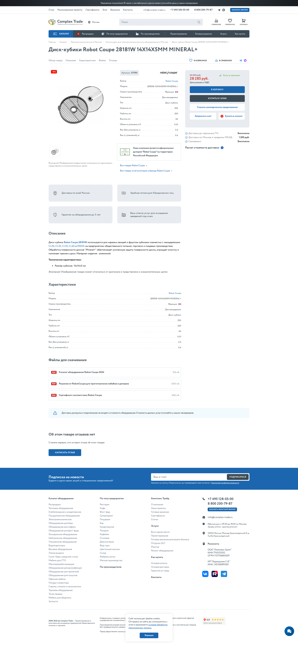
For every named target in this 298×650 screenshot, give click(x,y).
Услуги (223, 33)
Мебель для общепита (60, 598)
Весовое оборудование (60, 549)
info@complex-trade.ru (154, 9)
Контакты (156, 577)
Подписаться (237, 477)
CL (70, 246)
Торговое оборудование (61, 590)
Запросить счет (203, 116)
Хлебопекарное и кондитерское (65, 512)
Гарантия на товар (160, 570)
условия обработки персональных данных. (148, 626)
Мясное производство (111, 560)
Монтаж (155, 547)
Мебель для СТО (57, 560)
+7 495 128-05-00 (179, 10)
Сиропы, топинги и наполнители (65, 586)
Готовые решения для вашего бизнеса (170, 539)
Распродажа (87, 33)
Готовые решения (203, 33)
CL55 (65, 246)
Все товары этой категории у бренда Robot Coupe (145, 171)
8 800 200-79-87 (203, 10)
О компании (157, 504)
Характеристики (87, 60)
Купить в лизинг (234, 116)
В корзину (217, 89)
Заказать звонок (240, 10)
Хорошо (149, 635)
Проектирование (178, 33)
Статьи (154, 519)
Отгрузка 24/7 (158, 543)
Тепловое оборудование (61, 508)
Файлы (102, 60)
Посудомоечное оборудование (64, 516)
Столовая (104, 538)
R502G (81, 246)
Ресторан (104, 504)
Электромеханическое (60, 519)
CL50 (51, 246)
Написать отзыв (65, 452)
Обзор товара (56, 60)
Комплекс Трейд (160, 498)
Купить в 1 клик (217, 98)
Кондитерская (107, 527)
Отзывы (113, 60)
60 (73, 246)
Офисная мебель (57, 579)
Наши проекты (158, 508)
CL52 (58, 246)
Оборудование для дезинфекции (65, 568)
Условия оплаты (159, 563)
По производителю (150, 33)
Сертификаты (158, 516)
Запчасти (53, 601)
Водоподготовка (57, 545)
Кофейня (104, 534)
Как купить (240, 33)
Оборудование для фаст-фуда (64, 530)
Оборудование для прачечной (64, 571)
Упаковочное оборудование (63, 542)
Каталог (64, 33)
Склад (103, 553)
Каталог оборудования (61, 498)
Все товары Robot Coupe (132, 165)
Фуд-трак (105, 545)
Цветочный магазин (110, 549)
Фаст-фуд (105, 512)
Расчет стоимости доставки (202, 148)
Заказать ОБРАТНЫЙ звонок (222, 509)
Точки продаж (55, 594)
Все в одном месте (160, 532)
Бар (102, 523)
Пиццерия (105, 519)
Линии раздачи (56, 553)
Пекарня (104, 530)
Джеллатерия (107, 542)
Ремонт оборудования (162, 550)
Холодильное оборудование (63, 534)
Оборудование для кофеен (62, 527)
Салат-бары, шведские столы (63, 557)
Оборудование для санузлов (63, 575)
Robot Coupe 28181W (75, 242)
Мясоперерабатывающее (61, 564)
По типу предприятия (117, 33)
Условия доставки (160, 567)
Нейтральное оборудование (63, 538)
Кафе (102, 508)
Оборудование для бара (61, 523)
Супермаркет (106, 516)
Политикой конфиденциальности (225, 483)
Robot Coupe (172, 81)
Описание (71, 60)
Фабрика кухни (107, 557)
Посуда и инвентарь (59, 583)
